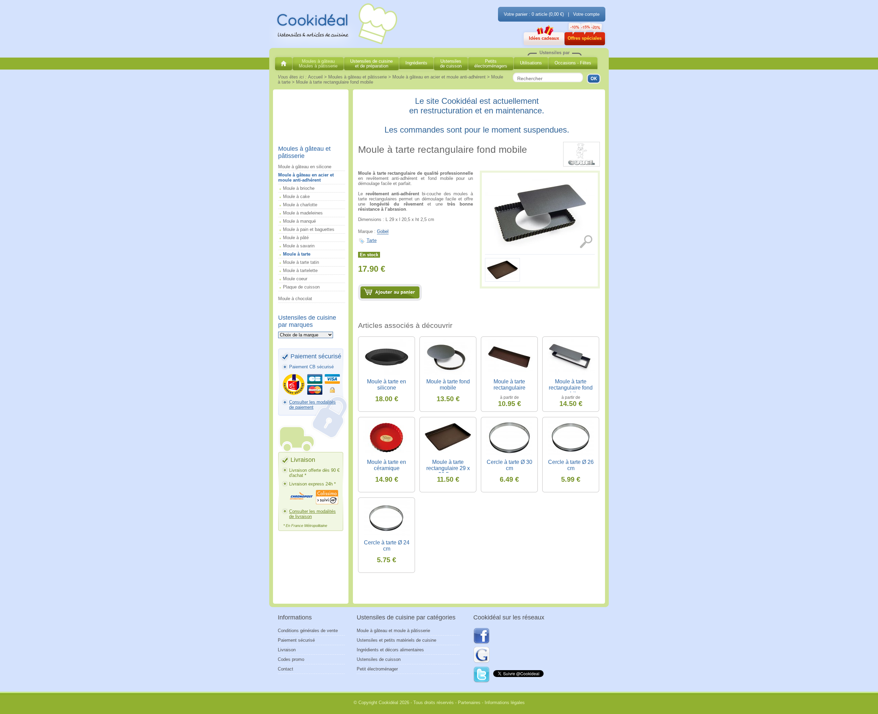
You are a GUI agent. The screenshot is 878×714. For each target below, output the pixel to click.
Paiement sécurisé (296, 640)
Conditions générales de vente (308, 630)
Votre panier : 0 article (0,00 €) (534, 14)
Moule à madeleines (303, 213)
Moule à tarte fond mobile (448, 385)
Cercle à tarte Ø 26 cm (571, 465)
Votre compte (586, 14)
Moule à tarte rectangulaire (509, 385)
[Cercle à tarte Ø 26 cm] (570, 438)
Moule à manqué (299, 221)
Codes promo (291, 659)
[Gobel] (581, 165)
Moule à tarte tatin (301, 262)
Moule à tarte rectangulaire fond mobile (571, 388)
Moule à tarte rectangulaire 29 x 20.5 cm (448, 468)
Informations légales (505, 702)
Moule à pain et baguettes (308, 229)
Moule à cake (296, 196)
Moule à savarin (299, 245)
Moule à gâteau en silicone (304, 166)
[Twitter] (481, 675)
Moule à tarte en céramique (386, 465)
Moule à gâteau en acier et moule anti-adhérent (306, 177)
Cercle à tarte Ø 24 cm (387, 546)
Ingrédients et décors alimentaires (390, 649)
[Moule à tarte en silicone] (386, 357)
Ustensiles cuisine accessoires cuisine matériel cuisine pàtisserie (334, 24)
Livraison (287, 649)
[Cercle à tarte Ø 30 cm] (509, 438)
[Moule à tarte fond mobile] (448, 357)
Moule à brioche (299, 188)
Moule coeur (295, 278)
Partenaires (469, 702)
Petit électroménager (377, 669)
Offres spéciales (585, 38)
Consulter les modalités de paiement (312, 404)
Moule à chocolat (295, 298)
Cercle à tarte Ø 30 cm (509, 465)
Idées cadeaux (544, 38)
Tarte (372, 240)
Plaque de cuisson (301, 287)
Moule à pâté (296, 237)
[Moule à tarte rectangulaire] (503, 281)
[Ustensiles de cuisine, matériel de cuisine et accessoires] (283, 63)
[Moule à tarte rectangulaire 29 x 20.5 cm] (448, 438)
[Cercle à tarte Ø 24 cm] (386, 518)
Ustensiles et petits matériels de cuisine (396, 640)
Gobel (383, 231)
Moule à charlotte (300, 204)
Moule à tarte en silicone (386, 385)
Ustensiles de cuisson (379, 659)
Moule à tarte (296, 254)
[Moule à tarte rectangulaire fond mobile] (540, 213)
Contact (285, 669)
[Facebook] (481, 636)
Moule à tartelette (300, 270)
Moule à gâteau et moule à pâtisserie (393, 630)
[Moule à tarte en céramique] (386, 438)
